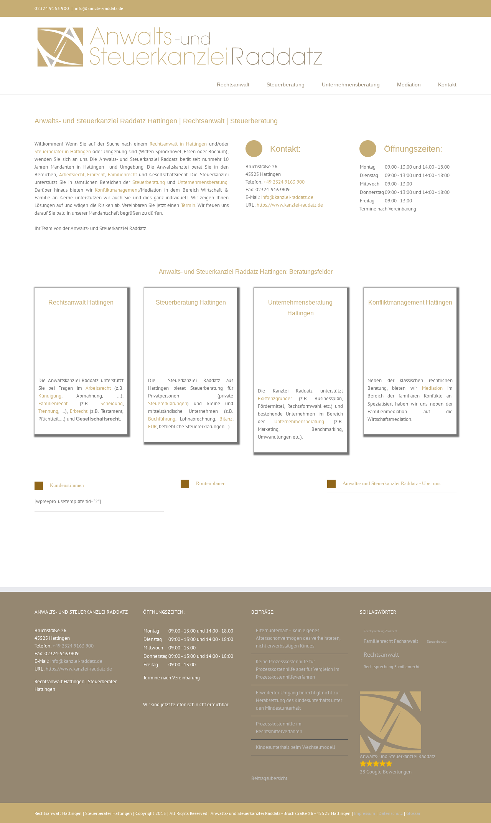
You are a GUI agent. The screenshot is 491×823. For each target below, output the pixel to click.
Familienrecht (122, 174)
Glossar (413, 813)
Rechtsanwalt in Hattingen (178, 144)
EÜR (152, 426)
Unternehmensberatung (202, 182)
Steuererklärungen (167, 403)
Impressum (364, 813)
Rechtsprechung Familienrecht (392, 666)
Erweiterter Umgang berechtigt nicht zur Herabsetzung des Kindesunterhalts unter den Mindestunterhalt (299, 700)
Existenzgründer (275, 398)
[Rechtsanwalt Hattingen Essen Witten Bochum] (81, 322)
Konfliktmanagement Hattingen (410, 302)
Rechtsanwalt (381, 654)
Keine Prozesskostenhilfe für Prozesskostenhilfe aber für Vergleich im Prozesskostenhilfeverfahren (297, 669)
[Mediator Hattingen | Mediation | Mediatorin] (410, 322)
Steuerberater (437, 641)
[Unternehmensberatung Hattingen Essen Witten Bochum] (300, 333)
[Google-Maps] (233, 498)
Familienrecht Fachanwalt (391, 641)
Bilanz (225, 419)
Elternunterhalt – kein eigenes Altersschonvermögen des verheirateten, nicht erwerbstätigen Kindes (298, 638)
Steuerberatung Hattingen (191, 302)
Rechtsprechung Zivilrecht (380, 631)
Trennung (48, 411)
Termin (188, 205)
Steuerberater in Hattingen (63, 151)
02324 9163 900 (52, 8)
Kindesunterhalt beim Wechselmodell (295, 747)
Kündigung (49, 395)
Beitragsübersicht (269, 778)
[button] (99, 485)
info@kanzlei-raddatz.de (99, 8)
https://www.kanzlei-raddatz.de (290, 205)
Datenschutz (391, 813)
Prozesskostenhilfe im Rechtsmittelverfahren (279, 727)
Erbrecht (96, 174)
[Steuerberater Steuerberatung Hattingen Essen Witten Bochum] (191, 322)
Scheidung (112, 403)
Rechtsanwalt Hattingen (81, 302)
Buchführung (161, 419)
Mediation (432, 388)
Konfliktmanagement (117, 190)
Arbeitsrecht (71, 174)
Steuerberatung (149, 182)
